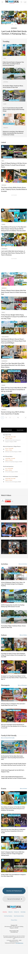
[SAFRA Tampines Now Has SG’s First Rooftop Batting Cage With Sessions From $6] (14, 596)
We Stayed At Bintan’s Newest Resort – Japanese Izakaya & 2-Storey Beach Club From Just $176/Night (13, 341)
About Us (10, 911)
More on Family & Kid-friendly (7, 737)
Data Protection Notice (19, 916)
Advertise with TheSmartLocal (14, 890)
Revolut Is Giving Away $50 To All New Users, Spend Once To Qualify (13, 413)
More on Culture (23, 635)
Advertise (5, 911)
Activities (5, 81)
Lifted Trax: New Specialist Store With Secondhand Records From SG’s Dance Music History (13, 365)
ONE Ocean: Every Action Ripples (10, 476)
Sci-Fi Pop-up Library (8, 456)
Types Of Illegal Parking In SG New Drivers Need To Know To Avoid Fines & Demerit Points (14, 165)
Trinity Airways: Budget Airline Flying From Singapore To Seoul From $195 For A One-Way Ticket (14, 316)
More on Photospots (22, 685)
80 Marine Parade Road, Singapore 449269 (13, 461)
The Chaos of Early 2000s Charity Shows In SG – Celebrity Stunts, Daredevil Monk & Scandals (14, 189)
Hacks (4, 104)
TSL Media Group (19, 943)
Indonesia (4, 288)
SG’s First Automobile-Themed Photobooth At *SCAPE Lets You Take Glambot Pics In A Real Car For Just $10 (14, 726)
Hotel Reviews (5, 336)
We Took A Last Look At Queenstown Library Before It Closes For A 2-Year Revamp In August (14, 32)
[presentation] (7, 500)
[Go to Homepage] (12, 2)
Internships (23, 911)
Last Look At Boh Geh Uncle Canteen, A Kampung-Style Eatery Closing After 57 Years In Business (13, 253)
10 (18, 417)
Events (3, 224)
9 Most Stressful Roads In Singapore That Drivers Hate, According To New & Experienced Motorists (13, 64)
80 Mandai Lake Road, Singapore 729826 (13, 451)
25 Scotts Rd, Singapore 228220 (11, 471)
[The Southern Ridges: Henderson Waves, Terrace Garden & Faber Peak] (14, 74)
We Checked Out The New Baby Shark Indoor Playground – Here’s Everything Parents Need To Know (12, 757)
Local (4, 58)
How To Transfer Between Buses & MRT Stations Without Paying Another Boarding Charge (13, 109)
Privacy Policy (14, 920)
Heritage (14, 28)
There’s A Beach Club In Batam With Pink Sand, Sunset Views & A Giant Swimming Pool (13, 292)
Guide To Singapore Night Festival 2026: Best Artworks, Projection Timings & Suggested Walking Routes (12, 853)
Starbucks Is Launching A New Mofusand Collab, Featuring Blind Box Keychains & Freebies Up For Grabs (13, 133)
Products (5, 127)
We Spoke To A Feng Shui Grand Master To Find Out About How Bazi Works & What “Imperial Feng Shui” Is (14, 677)
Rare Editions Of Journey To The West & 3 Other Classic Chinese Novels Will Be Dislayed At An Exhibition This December (13, 228)
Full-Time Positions (8, 916)
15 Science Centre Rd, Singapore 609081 (13, 481)
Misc (3, 160)
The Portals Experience (8, 466)
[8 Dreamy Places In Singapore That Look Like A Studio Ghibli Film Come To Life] (14, 694)
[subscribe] (21, 899)
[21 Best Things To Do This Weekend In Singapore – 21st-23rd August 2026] (14, 865)
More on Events (23, 788)
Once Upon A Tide (7, 434)
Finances (4, 409)
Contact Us (16, 911)
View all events (20, 430)
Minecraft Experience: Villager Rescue (12, 446)
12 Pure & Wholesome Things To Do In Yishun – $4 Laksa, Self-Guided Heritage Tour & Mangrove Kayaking (13, 584)
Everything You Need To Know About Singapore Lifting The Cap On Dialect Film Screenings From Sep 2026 (13, 655)
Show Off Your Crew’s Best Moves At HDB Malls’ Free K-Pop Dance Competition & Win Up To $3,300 (13, 389)
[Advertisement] (14, 201)
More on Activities (23, 564)
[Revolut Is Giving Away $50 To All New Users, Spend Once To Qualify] (14, 400)
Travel (3, 312)
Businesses (4, 248)
